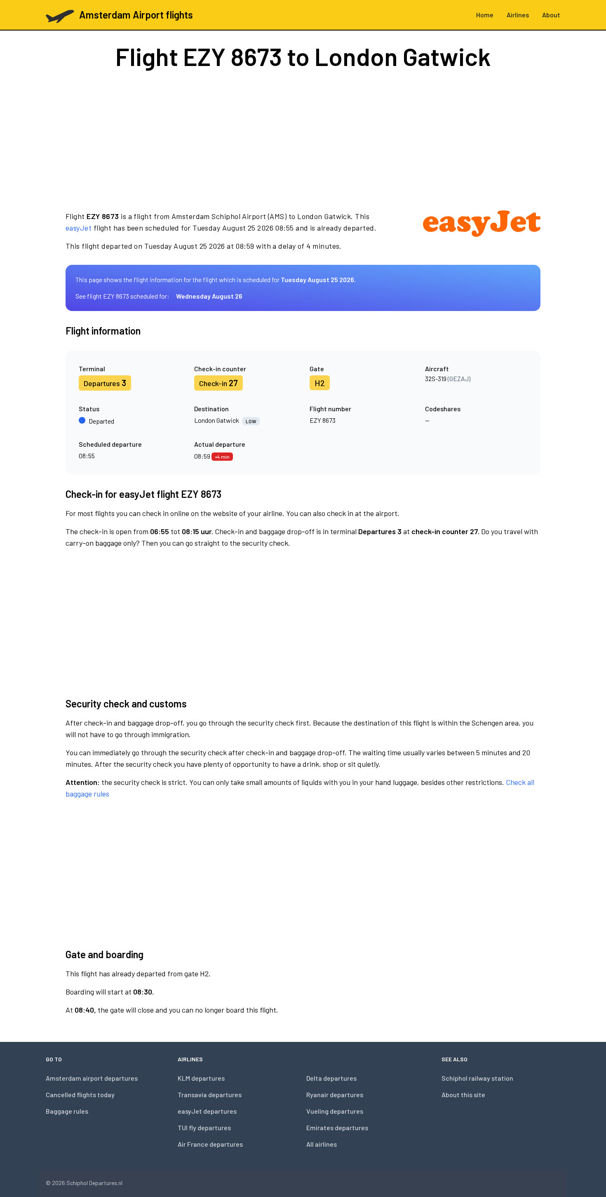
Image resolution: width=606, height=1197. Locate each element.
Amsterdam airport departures (92, 1078)
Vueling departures (334, 1111)
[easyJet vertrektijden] (481, 231)
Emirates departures (337, 1127)
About (551, 15)
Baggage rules (67, 1111)
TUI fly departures (204, 1127)
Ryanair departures (334, 1094)
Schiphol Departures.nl (94, 1182)
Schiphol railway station (477, 1078)
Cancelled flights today (80, 1094)
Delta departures (331, 1078)
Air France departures (210, 1144)
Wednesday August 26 (209, 296)
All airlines (321, 1144)
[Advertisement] (303, 139)
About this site (463, 1094)
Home (484, 15)
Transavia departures (210, 1094)
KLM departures (201, 1078)
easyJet (79, 227)
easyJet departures (207, 1111)
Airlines (518, 15)
